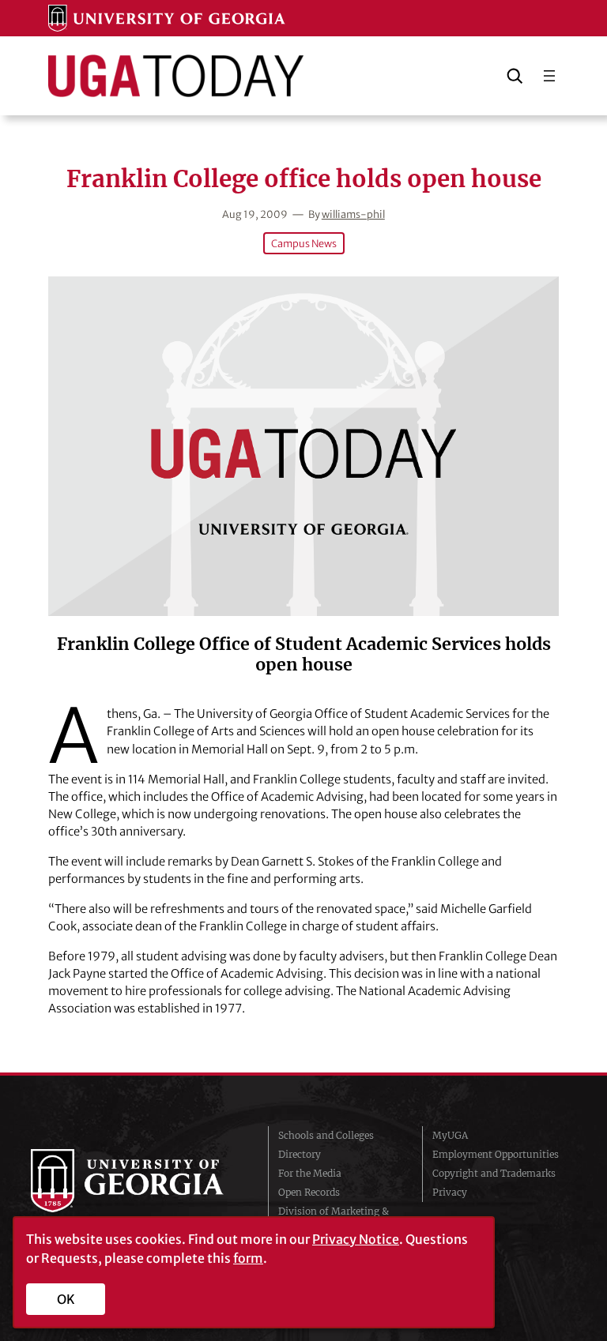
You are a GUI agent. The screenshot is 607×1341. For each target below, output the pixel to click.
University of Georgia (137, 1180)
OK (66, 1299)
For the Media (309, 1173)
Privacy (449, 1192)
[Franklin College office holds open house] (303, 446)
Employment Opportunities (495, 1154)
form (248, 1258)
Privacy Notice (355, 1239)
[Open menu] (549, 75)
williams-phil (353, 214)
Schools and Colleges (326, 1135)
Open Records (309, 1192)
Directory (299, 1154)
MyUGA (450, 1135)
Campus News (304, 243)
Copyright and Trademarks (494, 1173)
